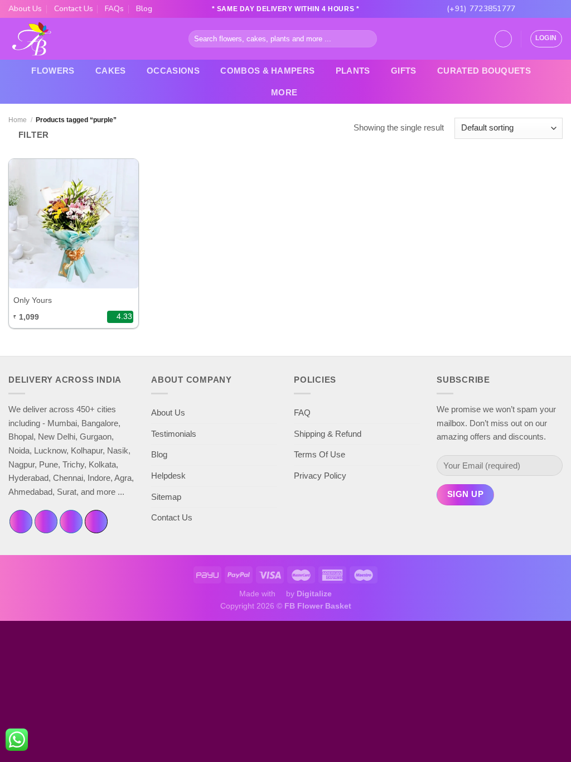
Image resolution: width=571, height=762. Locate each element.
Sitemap (166, 496)
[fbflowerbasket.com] (32, 39)
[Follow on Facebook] (527, 9)
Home (17, 120)
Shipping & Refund (327, 433)
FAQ (302, 412)
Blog (144, 8)
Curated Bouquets (484, 70)
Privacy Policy (320, 475)
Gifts (404, 70)
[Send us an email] (557, 9)
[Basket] (503, 38)
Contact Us (73, 8)
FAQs (114, 8)
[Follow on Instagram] (537, 9)
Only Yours (32, 300)
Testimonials (173, 433)
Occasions (173, 70)
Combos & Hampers (267, 70)
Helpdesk (168, 475)
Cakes (110, 70)
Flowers (52, 70)
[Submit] (367, 38)
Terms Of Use (319, 454)
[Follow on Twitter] (547, 9)
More (284, 92)
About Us (25, 8)
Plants (353, 70)
